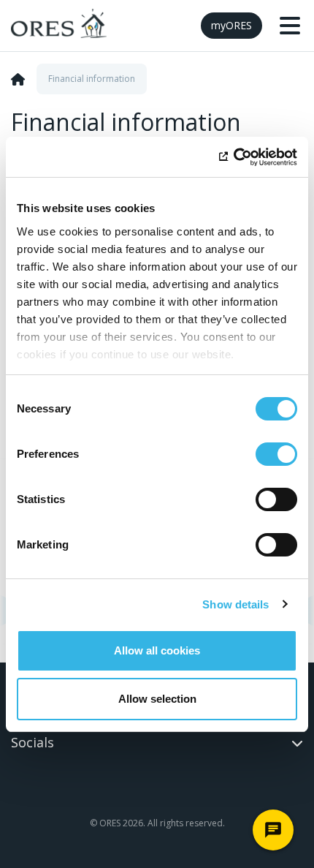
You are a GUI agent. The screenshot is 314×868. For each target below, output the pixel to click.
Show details (235, 604)
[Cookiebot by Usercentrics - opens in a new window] (233, 157)
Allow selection (157, 698)
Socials (32, 742)
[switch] (276, 454)
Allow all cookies (157, 650)
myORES (231, 25)
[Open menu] (290, 25)
